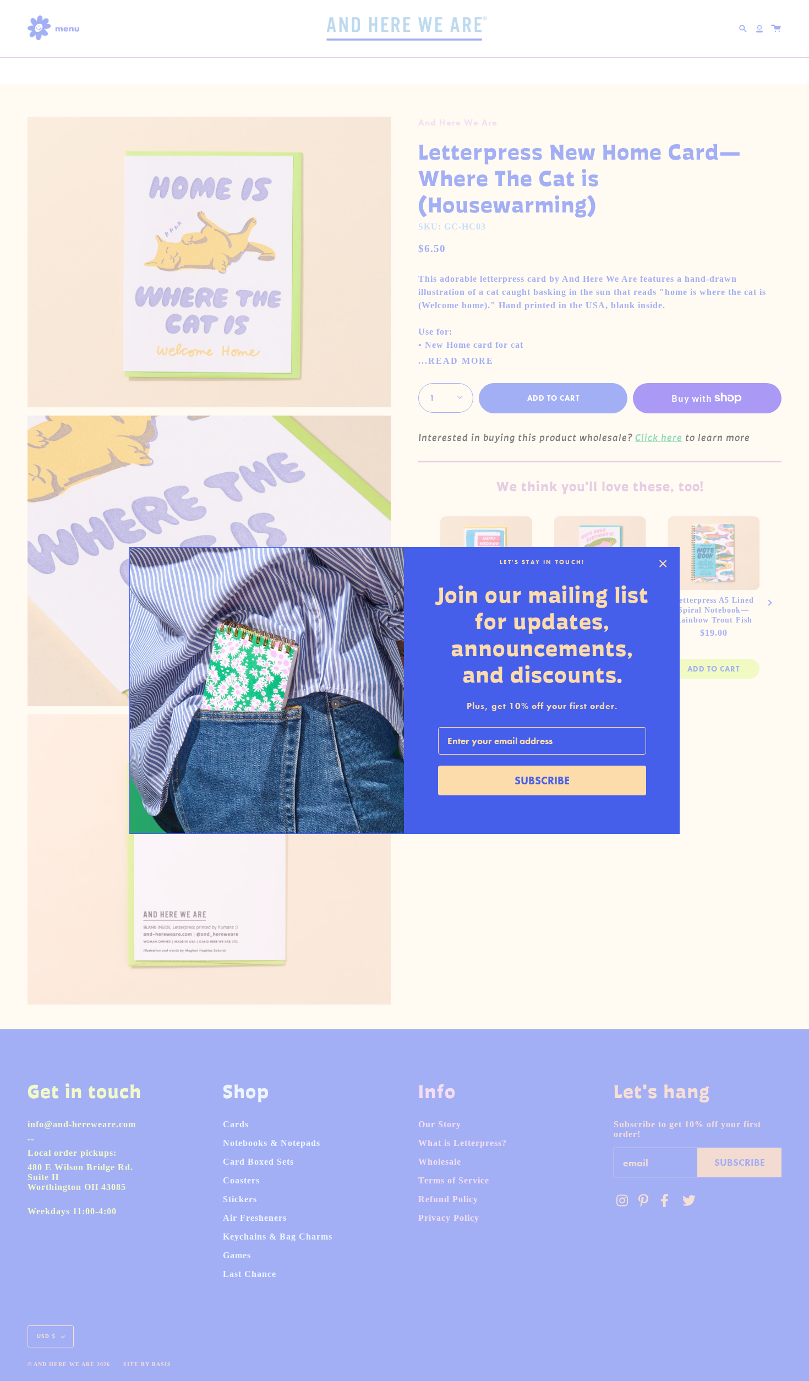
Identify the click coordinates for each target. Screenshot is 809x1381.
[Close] (663, 563)
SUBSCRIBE (542, 780)
